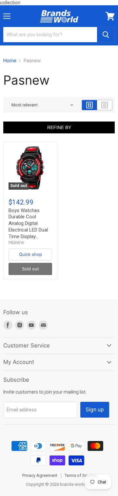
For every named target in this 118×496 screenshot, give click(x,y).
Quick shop (30, 254)
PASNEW (16, 242)
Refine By (59, 127)
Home (9, 61)
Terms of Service (80, 475)
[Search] (106, 34)
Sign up (95, 409)
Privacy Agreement (39, 475)
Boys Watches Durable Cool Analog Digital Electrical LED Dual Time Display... (28, 223)
